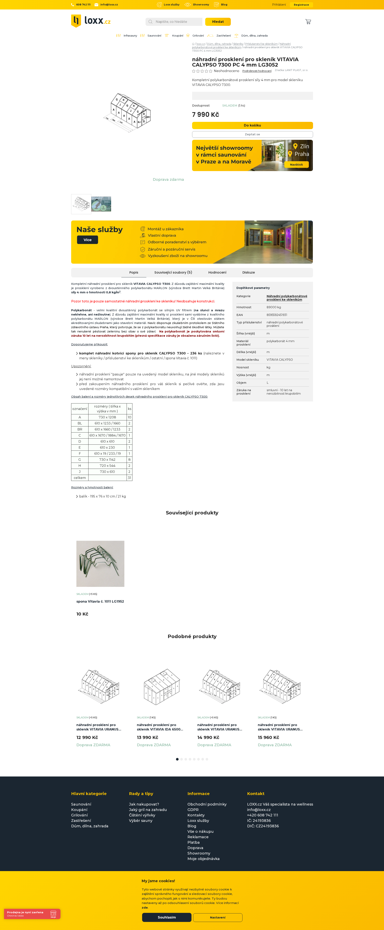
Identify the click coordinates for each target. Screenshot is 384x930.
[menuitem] (126, 35)
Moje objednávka (203, 859)
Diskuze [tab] (248, 272)
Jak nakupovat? (144, 804)
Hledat (218, 22)
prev (74, 704)
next (310, 704)
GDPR (193, 810)
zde (145, 907)
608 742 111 (83, 4)
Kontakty (196, 815)
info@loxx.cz (109, 4)
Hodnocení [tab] (217, 272)
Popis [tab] (133, 272)
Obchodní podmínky (207, 804)
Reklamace (198, 837)
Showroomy (201, 4)
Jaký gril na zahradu (148, 810)
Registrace (301, 4)
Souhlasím (167, 917)
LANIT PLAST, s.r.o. (296, 70)
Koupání (79, 810)
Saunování (81, 804)
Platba (193, 842)
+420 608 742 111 (262, 815)
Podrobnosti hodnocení (257, 71)
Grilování (79, 815)
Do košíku (252, 125)
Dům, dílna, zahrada (89, 826)
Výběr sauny (140, 820)
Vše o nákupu (200, 831)
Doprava (195, 848)
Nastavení (217, 917)
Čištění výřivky (142, 815)
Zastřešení (81, 820)
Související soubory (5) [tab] (173, 272)
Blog (224, 4)
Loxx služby (171, 4)
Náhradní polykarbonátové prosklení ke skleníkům (287, 297)
